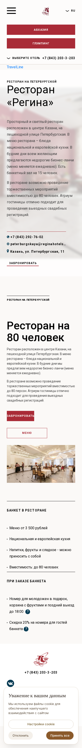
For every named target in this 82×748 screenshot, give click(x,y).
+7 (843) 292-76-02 (26, 237)
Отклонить (21, 735)
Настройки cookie (41, 724)
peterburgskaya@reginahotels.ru (38, 244)
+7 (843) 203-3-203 (58, 58)
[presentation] (62, 459)
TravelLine (15, 67)
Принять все (59, 735)
